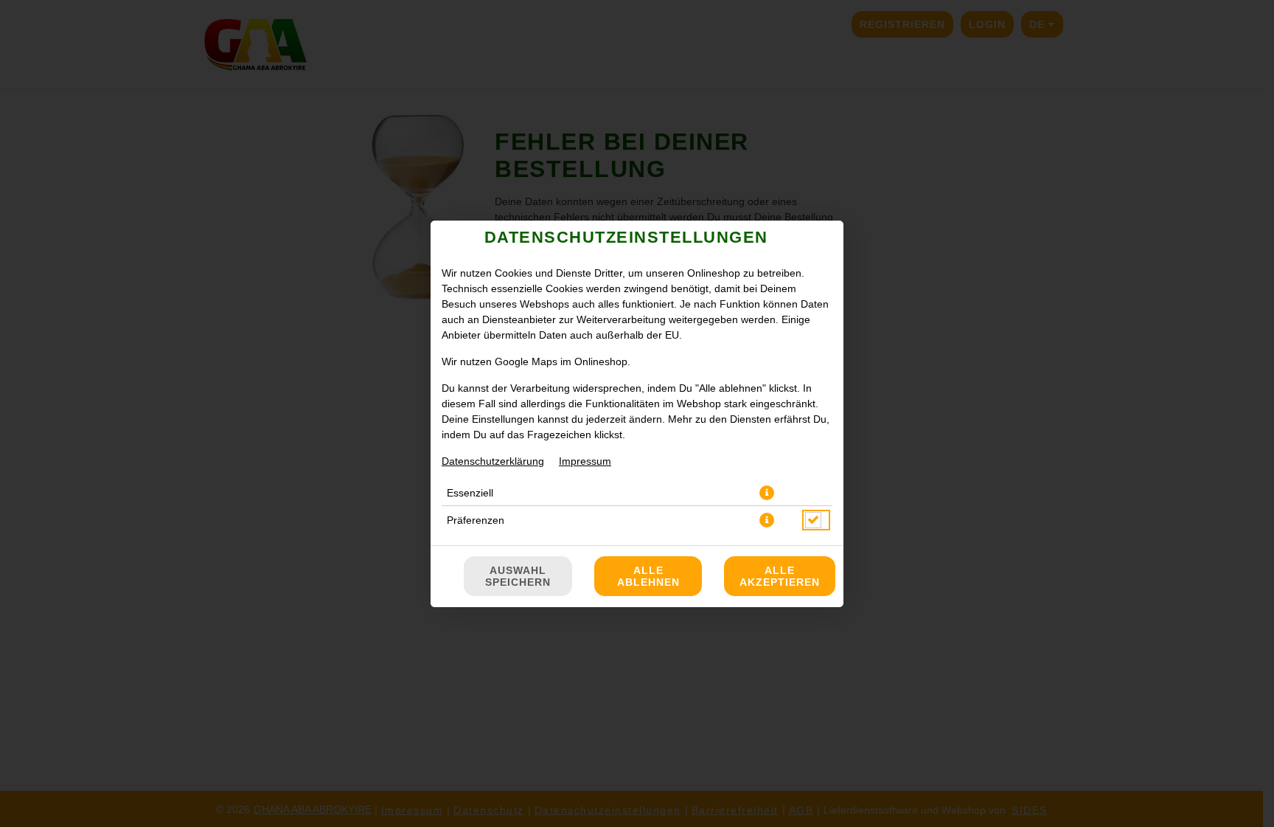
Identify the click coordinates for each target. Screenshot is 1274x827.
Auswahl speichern (518, 576)
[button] (766, 492)
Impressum (585, 461)
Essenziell (470, 493)
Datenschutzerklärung (493, 461)
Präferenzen (475, 520)
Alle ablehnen (648, 576)
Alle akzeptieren (779, 576)
